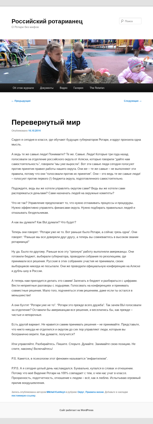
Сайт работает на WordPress (76, 410)
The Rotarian (97, 88)
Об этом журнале (23, 88)
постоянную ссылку (23, 395)
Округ (80, 392)
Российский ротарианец (47, 21)
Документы (46, 88)
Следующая (132, 101)
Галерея (78, 88)
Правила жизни (94, 392)
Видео (63, 88)
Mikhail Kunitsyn (56, 392)
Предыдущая (21, 101)
